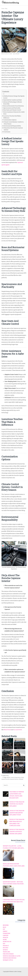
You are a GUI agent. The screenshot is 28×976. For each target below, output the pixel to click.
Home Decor (7, 941)
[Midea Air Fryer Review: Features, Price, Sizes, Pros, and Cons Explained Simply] (8, 873)
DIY (4, 929)
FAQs (22, 777)
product (6, 945)
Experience (18, 777)
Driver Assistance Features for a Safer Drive (14, 113)
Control (12, 777)
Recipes (5, 948)
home (5, 939)
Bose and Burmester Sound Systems (13, 106)
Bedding (6, 925)
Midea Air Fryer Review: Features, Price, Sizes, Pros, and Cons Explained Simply (13, 865)
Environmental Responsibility (12, 126)
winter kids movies (9, 958)
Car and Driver (18, 729)
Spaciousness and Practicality (11, 108)
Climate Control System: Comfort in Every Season (14, 123)
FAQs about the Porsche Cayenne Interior (13, 129)
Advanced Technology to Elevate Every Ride (12, 103)
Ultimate (21, 779)
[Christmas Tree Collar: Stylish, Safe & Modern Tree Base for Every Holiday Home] (8, 909)
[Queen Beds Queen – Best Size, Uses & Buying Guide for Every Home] (8, 891)
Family (5, 931)
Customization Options (10, 120)
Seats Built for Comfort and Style (12, 100)
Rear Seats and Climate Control (12, 110)
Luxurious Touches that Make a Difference (12, 117)
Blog (6, 8)
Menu (25, 2)
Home (2, 8)
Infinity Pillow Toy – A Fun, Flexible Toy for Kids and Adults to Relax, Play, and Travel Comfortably (14, 847)
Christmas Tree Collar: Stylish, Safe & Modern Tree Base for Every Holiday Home (14, 901)
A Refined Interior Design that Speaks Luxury (13, 97)
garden (5, 935)
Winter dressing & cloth (11, 956)
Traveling (6, 952)
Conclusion (7, 132)
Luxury (3, 779)
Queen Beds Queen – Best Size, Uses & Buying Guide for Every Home (13, 883)
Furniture (6, 933)
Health (5, 937)
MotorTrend (7, 729)
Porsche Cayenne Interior (11, 779)
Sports (5, 950)
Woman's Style (8, 960)
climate (8, 777)
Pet (4, 943)
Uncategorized (8, 954)
